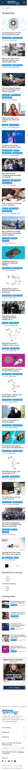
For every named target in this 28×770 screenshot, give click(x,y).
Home (3, 7)
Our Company (6, 727)
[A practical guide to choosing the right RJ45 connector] (13, 360)
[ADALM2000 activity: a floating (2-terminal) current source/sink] (13, 280)
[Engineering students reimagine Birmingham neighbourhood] (13, 307)
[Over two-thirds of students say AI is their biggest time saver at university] (13, 79)
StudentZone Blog (6, 38)
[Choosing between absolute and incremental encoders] (13, 24)
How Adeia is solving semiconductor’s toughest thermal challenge (17, 625)
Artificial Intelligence (7, 150)
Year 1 (8, 577)
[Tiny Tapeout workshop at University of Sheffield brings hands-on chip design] (13, 514)
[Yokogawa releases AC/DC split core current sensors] (5, 615)
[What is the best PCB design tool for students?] (13, 194)
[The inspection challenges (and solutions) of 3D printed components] (5, 638)
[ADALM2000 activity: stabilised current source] (13, 334)
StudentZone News (17, 38)
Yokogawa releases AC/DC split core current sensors (17, 613)
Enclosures (13, 651)
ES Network (5, 732)
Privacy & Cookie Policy (7, 765)
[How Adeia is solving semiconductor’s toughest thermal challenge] (5, 627)
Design (12, 628)
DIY (7, 590)
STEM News (5, 124)
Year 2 (8, 579)
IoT (3, 557)
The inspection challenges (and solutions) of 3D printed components (18, 636)
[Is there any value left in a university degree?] (13, 411)
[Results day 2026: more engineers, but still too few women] (13, 109)
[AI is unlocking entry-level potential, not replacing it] (5, 604)
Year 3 (8, 580)
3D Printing (13, 640)
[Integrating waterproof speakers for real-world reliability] (13, 252)
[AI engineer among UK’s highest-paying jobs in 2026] (13, 136)
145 (17, 566)
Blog (7, 586)
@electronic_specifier (13, 659)
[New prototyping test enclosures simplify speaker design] (5, 649)
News (7, 588)
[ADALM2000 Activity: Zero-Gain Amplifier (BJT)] (13, 462)
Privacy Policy (21, 752)
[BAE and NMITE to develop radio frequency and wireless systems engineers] (13, 222)
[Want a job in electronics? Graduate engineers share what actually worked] (13, 49)
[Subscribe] (23, 748)
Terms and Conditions (17, 765)
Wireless (16, 557)
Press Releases (6, 95)
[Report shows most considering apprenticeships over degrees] (13, 164)
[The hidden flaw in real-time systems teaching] (13, 488)
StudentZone (5, 240)
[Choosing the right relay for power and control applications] (13, 437)
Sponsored (5, 208)
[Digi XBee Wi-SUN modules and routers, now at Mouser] (13, 543)
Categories (5, 737)
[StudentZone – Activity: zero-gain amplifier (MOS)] (13, 385)
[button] (3, 2)
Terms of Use (6, 753)
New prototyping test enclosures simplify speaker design (18, 648)
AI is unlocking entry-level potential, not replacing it (17, 602)
